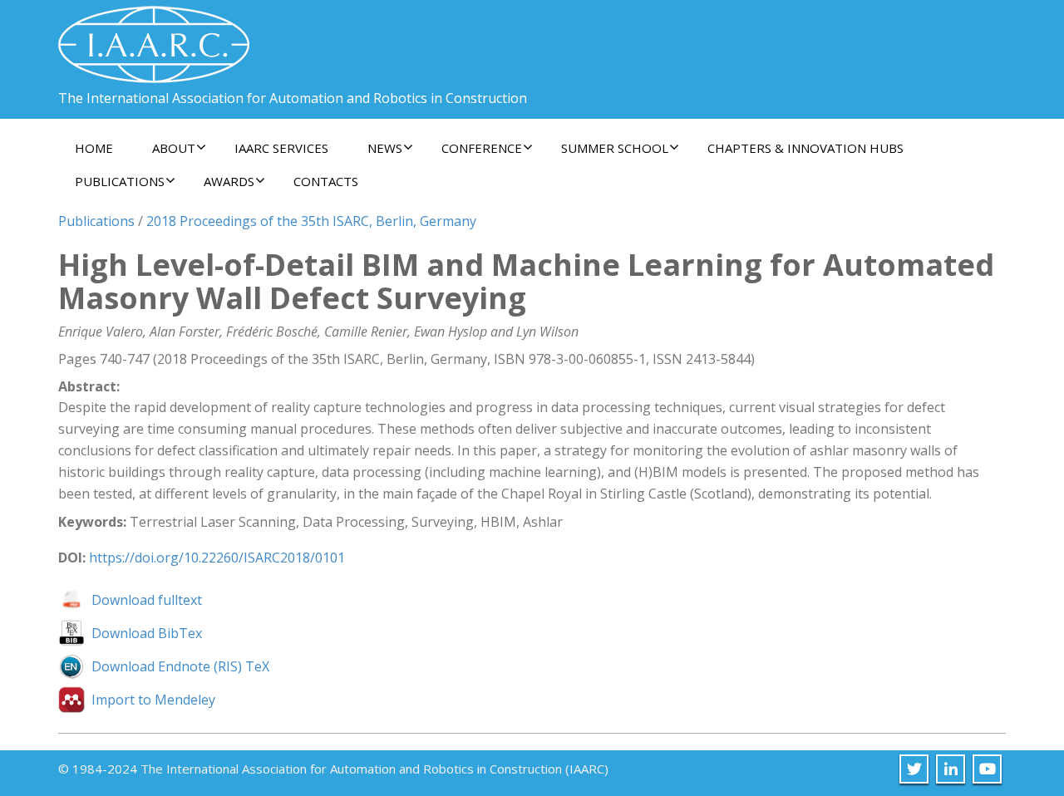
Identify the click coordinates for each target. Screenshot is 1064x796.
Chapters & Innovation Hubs (805, 148)
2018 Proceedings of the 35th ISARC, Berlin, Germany (311, 221)
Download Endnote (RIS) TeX (180, 666)
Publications (96, 221)
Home (94, 148)
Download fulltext (146, 600)
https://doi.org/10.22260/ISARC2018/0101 (217, 557)
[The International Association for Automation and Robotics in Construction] (153, 38)
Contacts (325, 181)
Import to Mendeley (153, 699)
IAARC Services (281, 148)
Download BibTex (146, 633)
